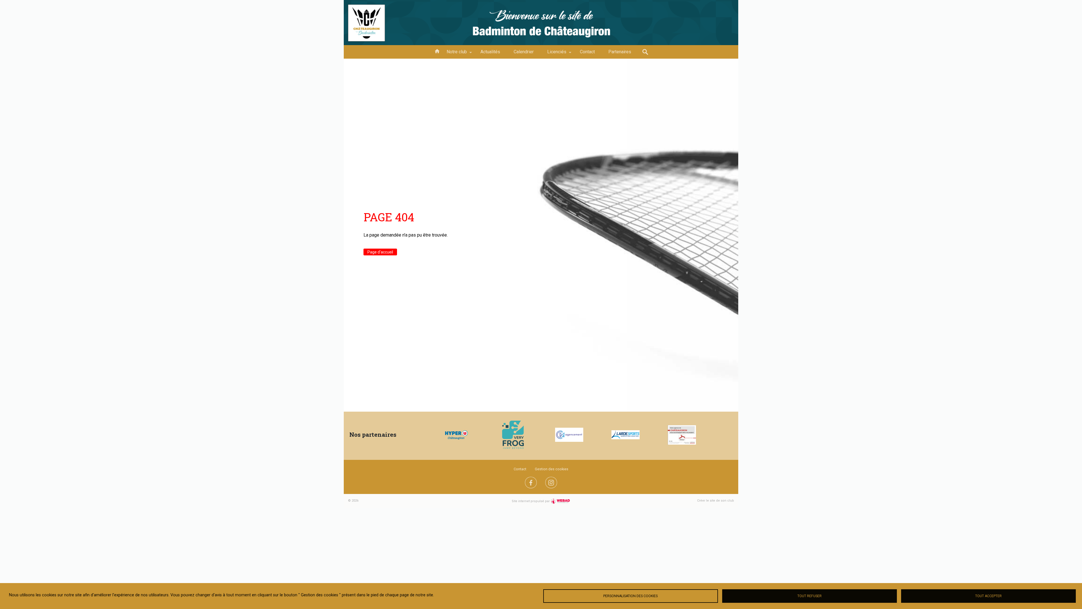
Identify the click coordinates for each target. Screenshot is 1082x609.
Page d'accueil (380, 252)
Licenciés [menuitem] (553, 54)
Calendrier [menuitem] (524, 51)
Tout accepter (988, 596)
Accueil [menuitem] (437, 50)
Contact (520, 469)
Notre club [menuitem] (453, 54)
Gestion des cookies (551, 469)
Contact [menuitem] (587, 51)
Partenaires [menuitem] (619, 51)
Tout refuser (809, 596)
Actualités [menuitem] (490, 51)
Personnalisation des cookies (630, 596)
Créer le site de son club (715, 500)
